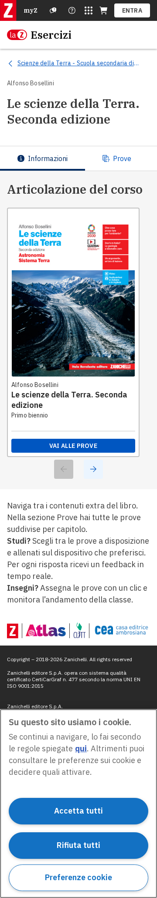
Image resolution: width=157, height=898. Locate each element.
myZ (31, 10)
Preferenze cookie (78, 877)
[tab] (42, 158)
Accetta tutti (78, 811)
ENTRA (132, 10)
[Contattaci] (72, 10)
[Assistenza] (53, 10)
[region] (78, 803)
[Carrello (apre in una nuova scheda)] (103, 10)
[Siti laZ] (88, 10)
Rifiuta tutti (78, 845)
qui (81, 748)
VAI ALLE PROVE (73, 446)
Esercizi (51, 35)
